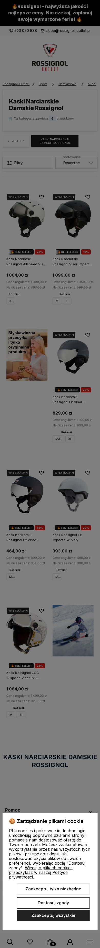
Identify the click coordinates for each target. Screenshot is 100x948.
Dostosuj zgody (53, 902)
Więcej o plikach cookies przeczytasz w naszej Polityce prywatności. (41, 872)
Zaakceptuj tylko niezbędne (53, 888)
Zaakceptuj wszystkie (53, 915)
